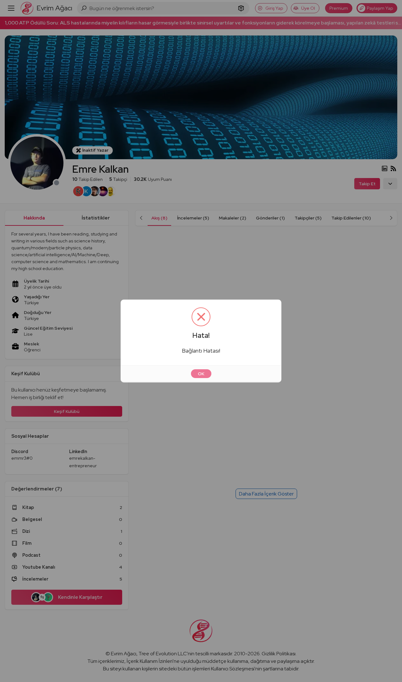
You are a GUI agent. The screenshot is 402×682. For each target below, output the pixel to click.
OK (201, 373)
